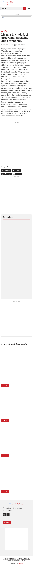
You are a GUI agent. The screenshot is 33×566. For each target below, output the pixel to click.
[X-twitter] (8, 514)
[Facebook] (4, 514)
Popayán (4, 31)
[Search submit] (24, 8)
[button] (29, 8)
